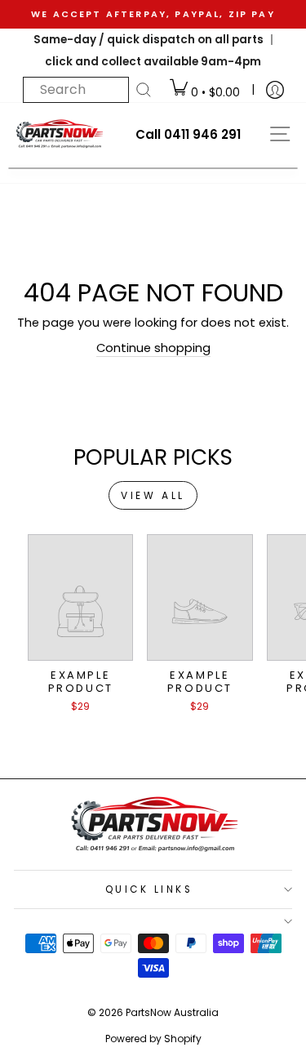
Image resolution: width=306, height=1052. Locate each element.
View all (153, 495)
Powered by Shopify (153, 1038)
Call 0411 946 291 (188, 134)
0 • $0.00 (214, 92)
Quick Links (149, 889)
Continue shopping (153, 348)
